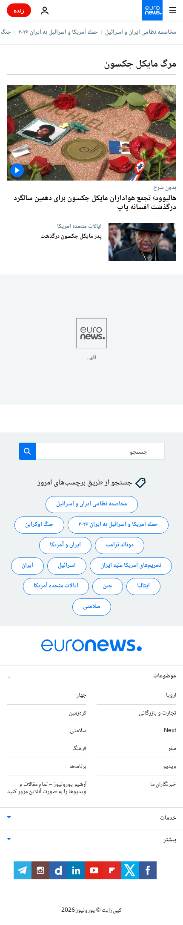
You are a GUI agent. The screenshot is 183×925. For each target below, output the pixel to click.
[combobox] (92, 451)
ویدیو (169, 767)
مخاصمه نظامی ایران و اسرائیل (140, 32)
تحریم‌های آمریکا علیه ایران (130, 566)
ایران (27, 566)
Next (170, 731)
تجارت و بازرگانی (157, 713)
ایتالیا (143, 586)
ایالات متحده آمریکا (56, 586)
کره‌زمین (77, 713)
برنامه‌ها (77, 767)
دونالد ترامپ (120, 545)
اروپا (171, 695)
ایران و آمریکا (65, 545)
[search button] (27, 451)
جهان (80, 695)
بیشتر (169, 840)
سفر (172, 749)
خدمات (168, 819)
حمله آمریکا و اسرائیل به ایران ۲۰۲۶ (58, 32)
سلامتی (91, 607)
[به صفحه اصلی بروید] (152, 10)
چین (107, 586)
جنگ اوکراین (39, 525)
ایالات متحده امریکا (79, 226)
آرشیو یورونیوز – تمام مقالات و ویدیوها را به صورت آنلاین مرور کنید (46, 788)
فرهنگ (79, 749)
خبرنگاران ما (163, 784)
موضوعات (164, 676)
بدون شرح (164, 187)
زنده (19, 10)
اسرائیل (67, 566)
